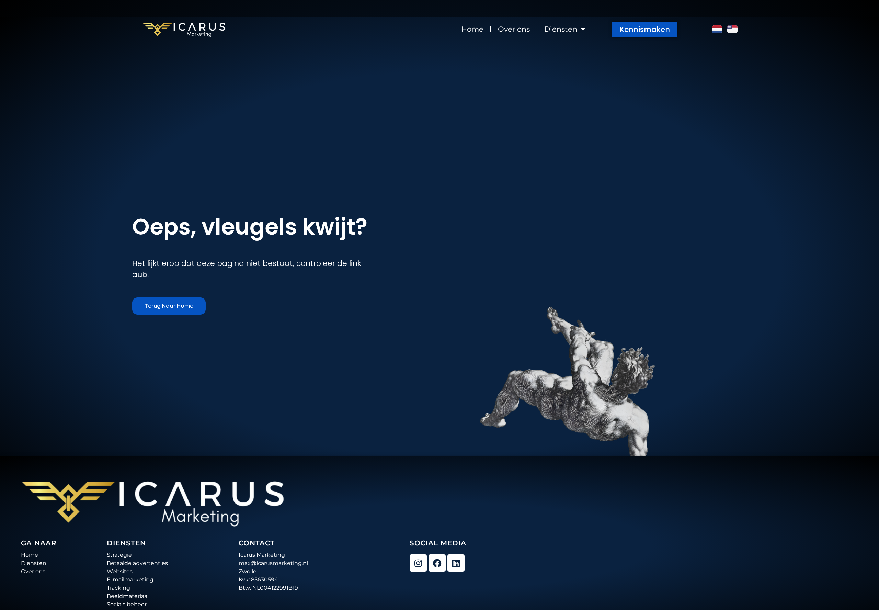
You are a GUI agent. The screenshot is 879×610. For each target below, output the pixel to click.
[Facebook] (437, 563)
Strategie (119, 555)
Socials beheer (127, 604)
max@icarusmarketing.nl (273, 563)
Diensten (560, 29)
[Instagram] (418, 563)
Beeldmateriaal (128, 596)
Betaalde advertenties (137, 563)
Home (472, 29)
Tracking (118, 588)
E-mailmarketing (130, 579)
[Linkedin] (456, 563)
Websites (120, 571)
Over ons (514, 29)
